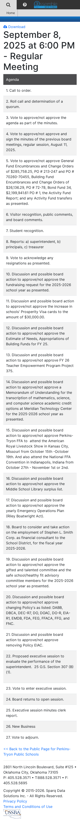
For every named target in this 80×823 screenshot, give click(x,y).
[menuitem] (8, 4)
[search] (8, 4)
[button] (24, 4)
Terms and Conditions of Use (27, 806)
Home (10, 13)
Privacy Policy (15, 801)
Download (16, 26)
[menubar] (29, 4)
